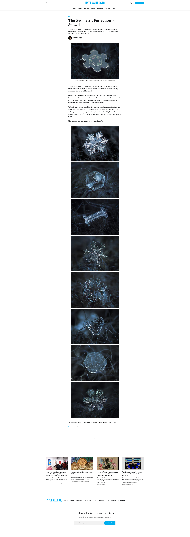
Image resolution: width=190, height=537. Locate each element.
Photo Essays (77, 427)
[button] (114, 8)
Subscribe (139, 3)
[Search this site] (46, 3)
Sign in (132, 3)
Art (69, 16)
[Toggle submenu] (116, 8)
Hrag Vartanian (77, 37)
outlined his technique (82, 95)
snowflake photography (98, 422)
